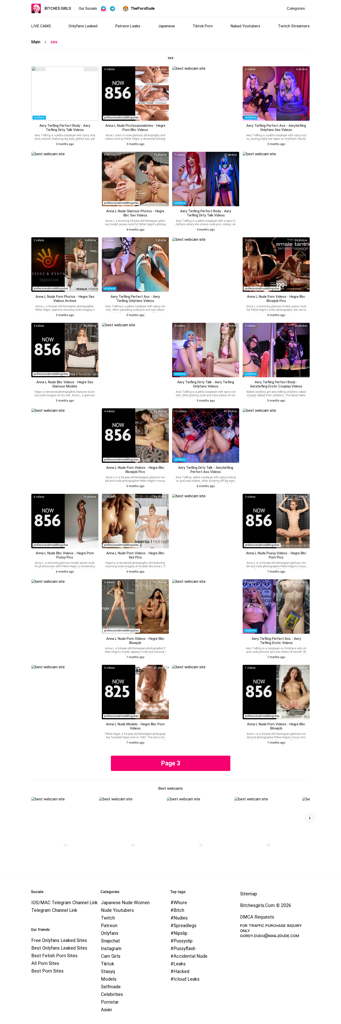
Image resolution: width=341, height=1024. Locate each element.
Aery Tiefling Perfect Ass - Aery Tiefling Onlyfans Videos (135, 299)
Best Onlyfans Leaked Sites (59, 948)
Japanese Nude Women (125, 902)
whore (180, 902)
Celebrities (112, 994)
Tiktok (107, 964)
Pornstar (110, 1002)
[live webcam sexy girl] (63, 817)
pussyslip (183, 941)
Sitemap (248, 894)
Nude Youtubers (117, 910)
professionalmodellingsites (121, 117)
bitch (179, 910)
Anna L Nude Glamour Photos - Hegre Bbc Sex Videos (135, 213)
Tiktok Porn (203, 26)
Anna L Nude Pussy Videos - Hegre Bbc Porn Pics (276, 555)
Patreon (109, 925)
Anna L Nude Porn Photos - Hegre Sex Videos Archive (64, 299)
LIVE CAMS (41, 26)
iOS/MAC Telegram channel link (64, 902)
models (108, 979)
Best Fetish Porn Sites (54, 955)
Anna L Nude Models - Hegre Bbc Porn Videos (135, 726)
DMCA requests (257, 917)
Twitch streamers (294, 26)
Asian (106, 1009)
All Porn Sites (45, 963)
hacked (181, 971)
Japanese (166, 26)
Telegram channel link (54, 910)
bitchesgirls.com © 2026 (265, 905)
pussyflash (184, 948)
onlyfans (39, 117)
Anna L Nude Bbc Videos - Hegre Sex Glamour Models (64, 384)
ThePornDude (143, 8)
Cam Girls (110, 956)
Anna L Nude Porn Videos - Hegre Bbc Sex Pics (135, 555)
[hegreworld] (135, 93)
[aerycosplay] (64, 93)
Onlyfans (109, 933)
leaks (180, 964)
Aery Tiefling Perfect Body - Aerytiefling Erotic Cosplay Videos (276, 384)
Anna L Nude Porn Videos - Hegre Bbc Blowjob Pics (276, 299)
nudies (181, 918)
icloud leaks (186, 979)
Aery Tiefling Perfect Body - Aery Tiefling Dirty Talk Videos (64, 128)
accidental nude (190, 956)
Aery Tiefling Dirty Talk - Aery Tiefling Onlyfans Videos (205, 384)
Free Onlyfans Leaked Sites (59, 940)
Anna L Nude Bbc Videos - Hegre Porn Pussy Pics (65, 555)
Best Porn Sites (47, 971)
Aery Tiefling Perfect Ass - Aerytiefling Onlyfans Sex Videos (276, 128)
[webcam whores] (63, 845)
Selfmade (111, 986)
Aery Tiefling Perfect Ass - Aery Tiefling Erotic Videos (276, 641)
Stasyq (108, 971)
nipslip (180, 933)
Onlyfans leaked (82, 26)
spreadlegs (185, 925)
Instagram (111, 948)
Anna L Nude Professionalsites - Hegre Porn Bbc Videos (135, 128)
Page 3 (170, 763)
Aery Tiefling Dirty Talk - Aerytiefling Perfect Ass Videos (205, 470)
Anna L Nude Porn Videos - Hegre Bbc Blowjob (135, 641)
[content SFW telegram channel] (103, 8)
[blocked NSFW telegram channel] (112, 8)
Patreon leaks (127, 26)
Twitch (108, 918)
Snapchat (110, 941)
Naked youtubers (245, 26)
